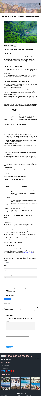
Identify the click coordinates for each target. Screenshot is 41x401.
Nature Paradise (28, 305)
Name (7, 332)
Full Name (5, 260)
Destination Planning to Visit (9, 275)
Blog (9, 303)
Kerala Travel (15, 305)
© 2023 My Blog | (17, 393)
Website (7, 339)
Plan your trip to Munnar (28, 252)
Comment (8, 321)
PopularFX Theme (23, 393)
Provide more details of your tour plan (11, 280)
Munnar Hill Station (21, 305)
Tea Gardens (34, 305)
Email (5, 270)
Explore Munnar (9, 305)
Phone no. (6, 265)
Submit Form (7, 299)
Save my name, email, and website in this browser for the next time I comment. (20, 344)
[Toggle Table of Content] (14, 46)
